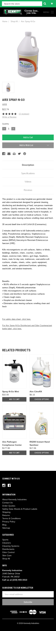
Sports (5, 539)
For (3, 325)
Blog (4, 525)
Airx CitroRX (36, 391)
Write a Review (9, 117)
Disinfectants (8, 549)
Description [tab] (28, 165)
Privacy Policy (8, 521)
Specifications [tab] (28, 173)
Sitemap (6, 528)
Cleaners (6, 543)
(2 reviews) (24, 114)
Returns (6, 515)
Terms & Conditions (11, 518)
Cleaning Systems (10, 546)
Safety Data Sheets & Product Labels (19, 509)
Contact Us (7, 502)
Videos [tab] (28, 181)
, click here (16, 329)
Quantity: (5, 124)
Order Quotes (8, 506)
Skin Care (6, 555)
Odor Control (8, 552)
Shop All (6, 558)
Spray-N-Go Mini (10, 391)
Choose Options (41, 399)
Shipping (6, 512)
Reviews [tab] (28, 190)
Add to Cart (14, 399)
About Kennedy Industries (14, 499)
